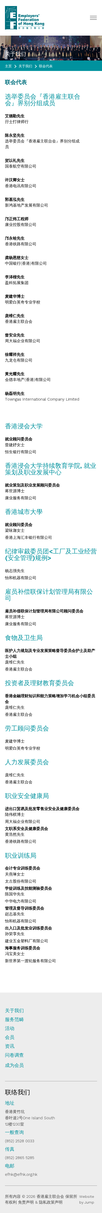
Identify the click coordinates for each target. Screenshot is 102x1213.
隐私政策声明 (51, 1202)
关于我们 (25, 66)
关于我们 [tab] (14, 1010)
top (89, 1178)
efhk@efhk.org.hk (21, 1174)
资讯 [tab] (9, 1046)
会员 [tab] (9, 1037)
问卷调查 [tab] (14, 1055)
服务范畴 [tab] (14, 1019)
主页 (8, 66)
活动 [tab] (9, 1028)
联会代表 (46, 66)
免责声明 (26, 1202)
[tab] (51, 1067)
